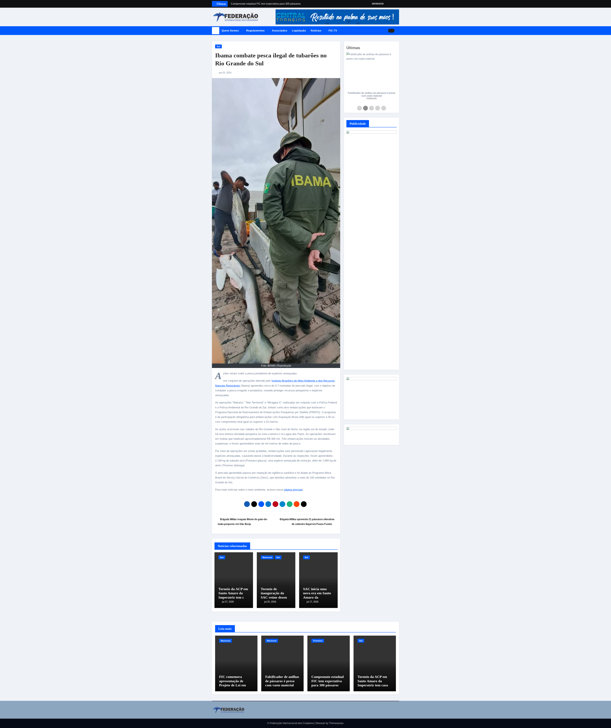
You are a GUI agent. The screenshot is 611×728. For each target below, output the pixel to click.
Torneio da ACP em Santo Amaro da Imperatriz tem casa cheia (233, 595)
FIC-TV (333, 30)
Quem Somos (231, 30)
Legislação (299, 30)
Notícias (316, 30)
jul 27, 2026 (228, 601)
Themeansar (336, 723)
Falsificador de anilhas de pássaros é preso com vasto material (371, 94)
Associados (279, 30)
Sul (218, 46)
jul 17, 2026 (312, 601)
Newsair (320, 723)
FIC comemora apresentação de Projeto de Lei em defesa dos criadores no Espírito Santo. (234, 685)
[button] (398, 30)
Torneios (318, 640)
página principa (293, 489)
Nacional (267, 557)
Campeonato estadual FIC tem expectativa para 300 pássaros (327, 681)
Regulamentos (256, 30)
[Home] (215, 30)
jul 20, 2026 (270, 601)
